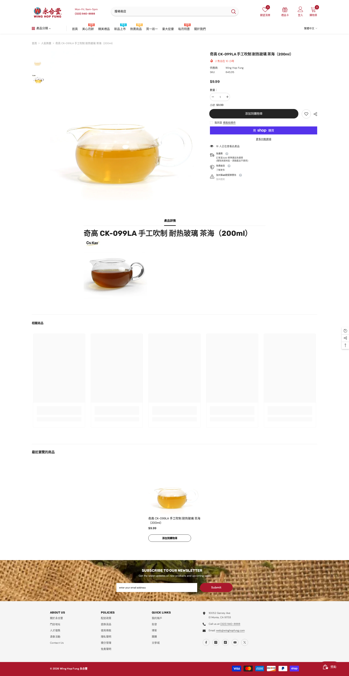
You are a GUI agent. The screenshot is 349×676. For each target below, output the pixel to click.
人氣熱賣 (46, 43)
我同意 (218, 122)
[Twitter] (244, 642)
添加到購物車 (254, 114)
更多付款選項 (263, 139)
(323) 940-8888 (230, 623)
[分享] (314, 114)
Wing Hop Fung (235, 67)
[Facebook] (206, 642)
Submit (216, 587)
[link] (306, 113)
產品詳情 (170, 221)
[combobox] (170, 11)
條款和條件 (229, 122)
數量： (214, 90)
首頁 (34, 43)
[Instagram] (215, 642)
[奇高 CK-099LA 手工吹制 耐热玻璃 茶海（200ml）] (174, 488)
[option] (124, 125)
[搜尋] (174, 11)
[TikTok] (225, 642)
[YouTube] (235, 642)
